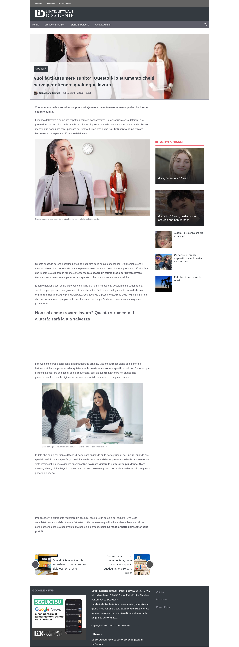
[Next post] (150, 564)
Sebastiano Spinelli (49, 93)
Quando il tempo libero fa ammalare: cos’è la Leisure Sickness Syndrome (69, 564)
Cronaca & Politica (55, 24)
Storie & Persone (80, 24)
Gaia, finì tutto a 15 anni (173, 178)
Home (35, 24)
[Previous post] (35, 564)
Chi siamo (38, 3)
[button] (205, 24)
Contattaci (136, 625)
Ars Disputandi (103, 24)
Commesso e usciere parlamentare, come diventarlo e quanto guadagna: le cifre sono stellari (118, 564)
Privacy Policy (65, 3)
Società (40, 69)
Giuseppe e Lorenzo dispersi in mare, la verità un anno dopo (188, 258)
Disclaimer (50, 3)
